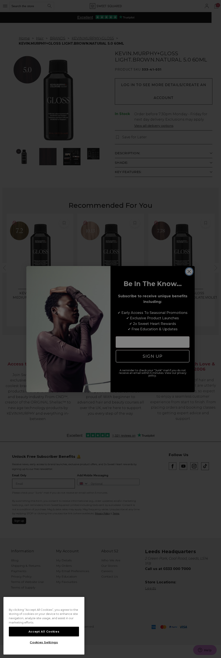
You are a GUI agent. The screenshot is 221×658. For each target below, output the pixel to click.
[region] (43, 626)
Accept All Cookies (44, 631)
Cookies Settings (44, 642)
